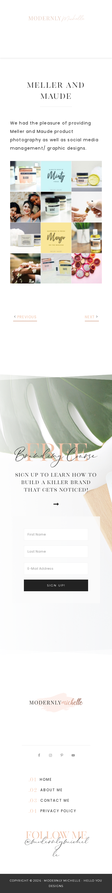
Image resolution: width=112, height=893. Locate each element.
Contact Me (55, 800)
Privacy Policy (58, 810)
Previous (27, 316)
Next (90, 316)
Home (46, 779)
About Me (51, 789)
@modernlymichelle (56, 849)
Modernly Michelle (56, 18)
